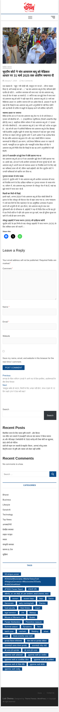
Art (6, 598)
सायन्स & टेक (8, 549)
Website (6, 335)
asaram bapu (29, 598)
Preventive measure (34, 622)
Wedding (34, 631)
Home (40, 693)
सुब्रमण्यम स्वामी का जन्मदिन (37, 654)
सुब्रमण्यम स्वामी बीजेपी (37, 664)
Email (6, 321)
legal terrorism (10, 612)
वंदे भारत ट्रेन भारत (30, 650)
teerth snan (9, 631)
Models (32, 617)
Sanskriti (6, 509)
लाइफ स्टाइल (7, 534)
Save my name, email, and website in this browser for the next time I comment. (28, 360)
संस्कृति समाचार (8, 544)
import (37, 608)
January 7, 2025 (10, 81)
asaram (15, 598)
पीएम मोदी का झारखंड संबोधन (36, 640)
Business (7, 499)
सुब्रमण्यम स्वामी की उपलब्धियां (44, 659)
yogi (6, 636)
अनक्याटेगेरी (7, 524)
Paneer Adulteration (12, 622)
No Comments (27, 81)
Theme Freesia (30, 698)
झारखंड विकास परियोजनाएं (13, 640)
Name (6, 306)
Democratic (9, 603)
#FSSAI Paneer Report (14, 589)
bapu (41, 598)
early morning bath (26, 603)
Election (42, 603)
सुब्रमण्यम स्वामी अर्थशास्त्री (14, 654)
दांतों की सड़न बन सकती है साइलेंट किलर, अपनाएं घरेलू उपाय (25, 445)
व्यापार (5, 539)
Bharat (6, 494)
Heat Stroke (25, 608)
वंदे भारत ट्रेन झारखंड (12, 650)
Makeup (33, 612)
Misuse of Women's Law (14, 617)
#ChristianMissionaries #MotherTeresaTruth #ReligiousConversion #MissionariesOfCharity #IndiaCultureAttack (23, 581)
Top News (7, 519)
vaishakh (22, 631)
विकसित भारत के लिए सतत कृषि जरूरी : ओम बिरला (21, 432)
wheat (46, 631)
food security (10, 608)
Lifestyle (6, 504)
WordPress (41, 698)
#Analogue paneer (12, 574)
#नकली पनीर (32, 589)
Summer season (11, 626)
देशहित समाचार (7, 67)
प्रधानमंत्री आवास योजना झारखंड (16, 645)
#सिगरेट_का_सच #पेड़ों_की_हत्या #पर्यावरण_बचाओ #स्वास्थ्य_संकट (26, 593)
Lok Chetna (8, 698)
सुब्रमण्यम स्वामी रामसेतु (12, 669)
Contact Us (50, 693)
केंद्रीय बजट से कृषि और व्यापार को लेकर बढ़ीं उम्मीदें (21, 448)
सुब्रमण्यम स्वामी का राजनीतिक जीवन (17, 659)
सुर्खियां (5, 554)
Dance (51, 598)
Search (6, 409)
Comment (8, 268)
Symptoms (27, 626)
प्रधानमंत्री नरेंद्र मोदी (39, 645)
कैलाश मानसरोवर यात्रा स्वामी (23, 636)
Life (22, 612)
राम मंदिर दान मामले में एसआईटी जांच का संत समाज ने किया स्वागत (27, 436)
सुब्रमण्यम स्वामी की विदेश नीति (15, 664)
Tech (39, 626)
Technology (8, 514)
